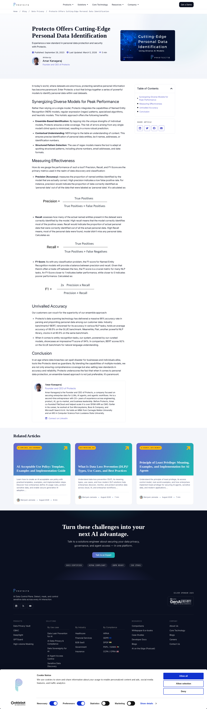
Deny (183, 691)
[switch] (81, 703)
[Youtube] (30, 606)
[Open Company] (138, 4)
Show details (146, 703)
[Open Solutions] (87, 4)
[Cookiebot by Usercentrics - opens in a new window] (18, 703)
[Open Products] (73, 4)
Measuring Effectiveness (150, 104)
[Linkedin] (16, 606)
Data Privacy (38, 11)
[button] (171, 88)
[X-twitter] (23, 606)
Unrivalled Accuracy (148, 107)
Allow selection (183, 683)
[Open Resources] (123, 4)
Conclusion (144, 111)
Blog (24, 11)
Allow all (183, 676)
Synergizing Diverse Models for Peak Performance (153, 98)
